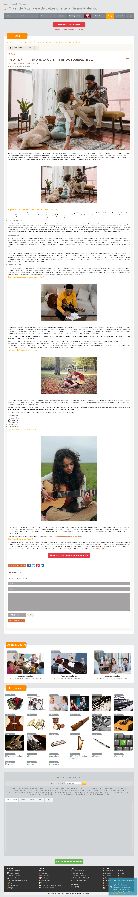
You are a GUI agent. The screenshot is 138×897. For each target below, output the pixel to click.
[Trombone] (101, 756)
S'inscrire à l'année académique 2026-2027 (69, 29)
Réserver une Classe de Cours (51, 885)
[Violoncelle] (58, 764)
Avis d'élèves (45, 880)
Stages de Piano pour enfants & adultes (70, 678)
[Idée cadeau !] (87, 16)
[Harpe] (79, 750)
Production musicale (47, 888)
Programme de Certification (18, 880)
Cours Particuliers (14, 875)
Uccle (122, 875)
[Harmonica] (58, 750)
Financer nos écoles (79, 880)
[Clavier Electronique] (123, 711)
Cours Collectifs (14, 873)
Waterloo (123, 878)
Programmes (22, 16)
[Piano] (36, 756)
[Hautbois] (101, 750)
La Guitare (12, 63)
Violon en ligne (105, 792)
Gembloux (108, 878)
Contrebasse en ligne (102, 790)
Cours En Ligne (14, 878)
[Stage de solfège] (112, 663)
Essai (34, 16)
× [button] (135, 880)
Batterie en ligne (59, 792)
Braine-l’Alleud (109, 870)
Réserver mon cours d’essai (69, 24)
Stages (62, 16)
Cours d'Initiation (14, 870)
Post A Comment (16, 621)
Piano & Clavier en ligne (121, 792)
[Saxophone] (58, 756)
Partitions (99, 16)
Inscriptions (74, 16)
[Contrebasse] (14, 730)
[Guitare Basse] (14, 750)
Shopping (76, 886)
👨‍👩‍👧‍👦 (8, 873)
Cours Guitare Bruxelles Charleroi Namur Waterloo (65, 788)
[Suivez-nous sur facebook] (104, 888)
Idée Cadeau (45, 875)
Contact (119, 16)
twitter (33, 565)
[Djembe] (58, 730)
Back (13, 54)
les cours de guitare (100, 548)
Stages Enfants (14, 883)
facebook (29, 565)
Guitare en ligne (34, 794)
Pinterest (38, 565)
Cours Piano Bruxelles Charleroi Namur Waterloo (29, 788)
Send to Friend (16, 565)
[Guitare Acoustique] (123, 730)
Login (129, 16)
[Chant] (58, 711)
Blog (110, 16)
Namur (122, 870)
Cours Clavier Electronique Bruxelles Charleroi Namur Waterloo (35, 790)
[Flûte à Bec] (79, 730)
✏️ (8, 870)
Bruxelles (108, 873)
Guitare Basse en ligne (83, 794)
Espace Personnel (78, 870)
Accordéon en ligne (32, 792)
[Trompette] (123, 756)
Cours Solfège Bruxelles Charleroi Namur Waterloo (76, 790)
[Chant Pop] (79, 711)
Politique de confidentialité (81, 878)
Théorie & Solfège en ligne (89, 792)
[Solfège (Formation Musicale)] (79, 758)
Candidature (45, 883)
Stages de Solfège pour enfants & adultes (113, 678)
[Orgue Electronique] (14, 756)
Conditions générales (79, 875)
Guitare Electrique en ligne (51, 794)
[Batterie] (36, 711)
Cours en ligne (48, 16)
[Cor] (36, 730)
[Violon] (36, 764)
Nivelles (122, 873)
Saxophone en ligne (118, 790)
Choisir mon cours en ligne (69, 861)
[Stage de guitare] (25, 663)
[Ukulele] (14, 764)
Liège (107, 883)
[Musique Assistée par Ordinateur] (123, 750)
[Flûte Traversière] (101, 730)
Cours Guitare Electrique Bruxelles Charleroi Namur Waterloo (105, 788)
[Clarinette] (101, 711)
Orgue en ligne (47, 792)
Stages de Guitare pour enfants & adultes (26, 678)
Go (84, 783)
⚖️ (72, 875)
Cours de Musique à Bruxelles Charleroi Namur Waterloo (53, 8)
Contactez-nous (78, 873)
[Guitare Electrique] (36, 750)
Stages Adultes (14, 885)
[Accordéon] (14, 711)
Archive (29, 48)
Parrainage (44, 878)
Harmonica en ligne (17, 792)
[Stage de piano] (69, 663)
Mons (107, 885)
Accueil (9, 16)
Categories (19, 48)
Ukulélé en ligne (68, 794)
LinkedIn (42, 565)
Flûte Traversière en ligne (101, 794)
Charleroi (108, 875)
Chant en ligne (72, 792)
